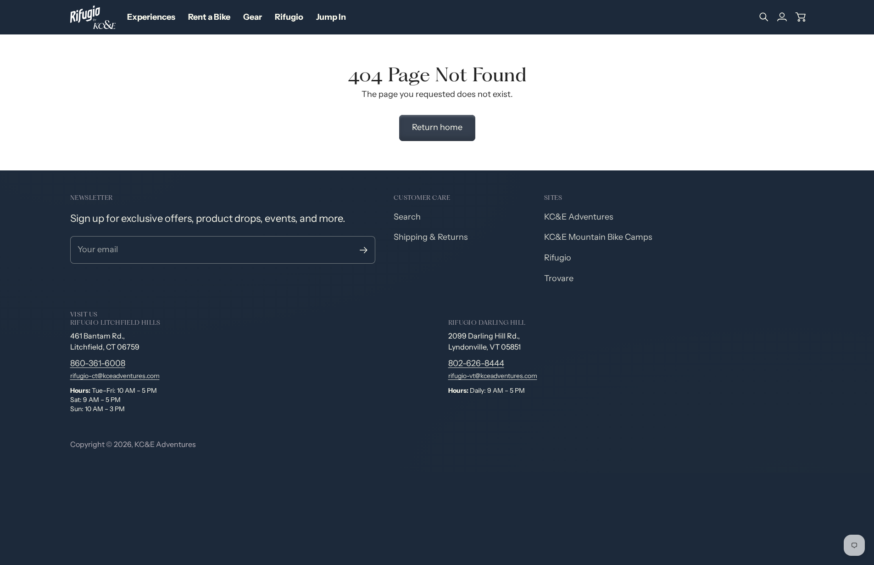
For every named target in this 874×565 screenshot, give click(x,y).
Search (407, 217)
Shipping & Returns (431, 237)
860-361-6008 (97, 363)
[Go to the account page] (782, 17)
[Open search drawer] (764, 17)
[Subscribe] (363, 250)
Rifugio (557, 258)
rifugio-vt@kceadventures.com (492, 376)
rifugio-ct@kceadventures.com (115, 376)
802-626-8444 (476, 363)
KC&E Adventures (578, 217)
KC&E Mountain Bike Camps (598, 237)
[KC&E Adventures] (93, 17)
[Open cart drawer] (800, 17)
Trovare (558, 278)
